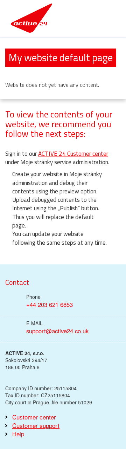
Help (18, 434)
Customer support (35, 425)
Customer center (34, 417)
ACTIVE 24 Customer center (73, 153)
